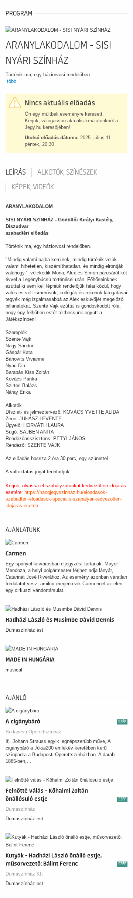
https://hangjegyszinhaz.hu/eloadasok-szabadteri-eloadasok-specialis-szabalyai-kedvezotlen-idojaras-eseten (64, 499)
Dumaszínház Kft (24, 874)
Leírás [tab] (16, 172)
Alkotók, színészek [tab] (67, 172)
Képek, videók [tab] (32, 187)
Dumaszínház (20, 809)
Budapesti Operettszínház (33, 731)
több (11, 81)
